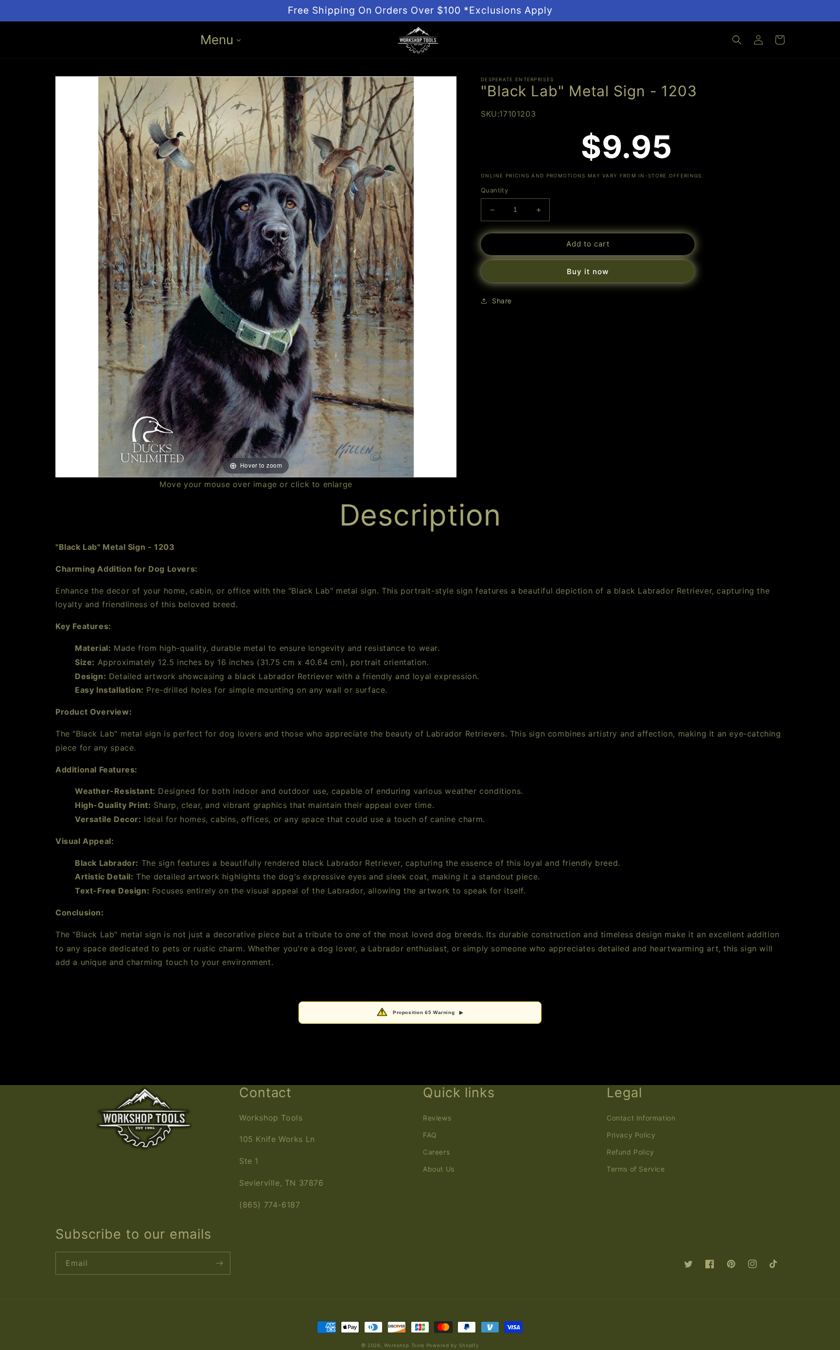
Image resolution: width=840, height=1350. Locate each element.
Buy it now (588, 271)
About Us (439, 1169)
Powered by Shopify (452, 1345)
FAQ (430, 1135)
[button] (737, 40)
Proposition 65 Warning (428, 1012)
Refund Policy (630, 1152)
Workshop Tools (404, 1345)
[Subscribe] (219, 1263)
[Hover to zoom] (255, 276)
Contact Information (641, 1118)
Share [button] (502, 301)
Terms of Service (636, 1169)
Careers (436, 1152)
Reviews (437, 1118)
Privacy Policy (631, 1135)
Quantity (494, 190)
